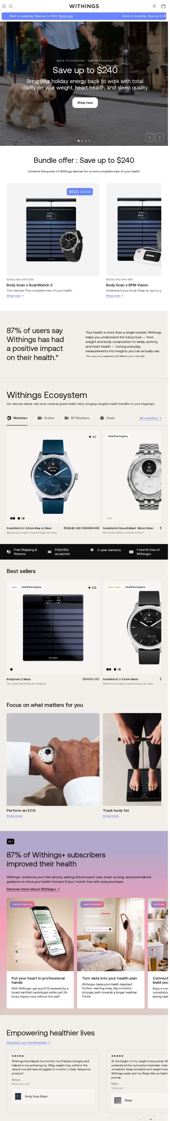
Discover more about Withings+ (31, 889)
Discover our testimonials (27, 1042)
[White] (16, 518)
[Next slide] (159, 137)
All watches (149, 418)
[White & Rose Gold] (21, 518)
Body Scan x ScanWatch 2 (30, 285)
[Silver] (107, 518)
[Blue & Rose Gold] (23, 518)
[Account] (154, 6)
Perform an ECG (21, 810)
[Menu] (4, 6)
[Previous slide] (150, 137)
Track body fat (116, 810)
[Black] (13, 518)
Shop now (44, 16)
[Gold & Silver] (110, 518)
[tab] (78, 140)
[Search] (10, 6)
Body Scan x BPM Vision (127, 285)
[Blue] (11, 518)
